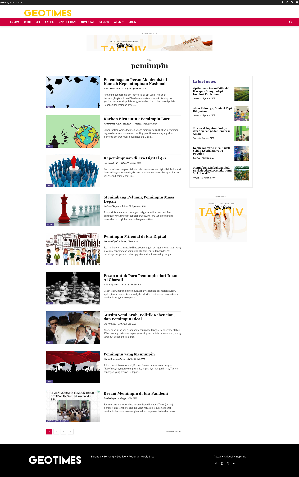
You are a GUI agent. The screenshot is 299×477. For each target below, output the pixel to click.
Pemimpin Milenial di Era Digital (135, 236)
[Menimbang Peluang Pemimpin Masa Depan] (73, 210)
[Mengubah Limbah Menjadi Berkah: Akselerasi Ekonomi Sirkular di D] (241, 173)
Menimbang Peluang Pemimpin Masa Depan (139, 199)
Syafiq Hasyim (110, 398)
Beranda (96, 456)
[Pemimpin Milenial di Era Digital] (73, 249)
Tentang (109, 456)
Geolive (121, 456)
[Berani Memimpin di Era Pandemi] (73, 406)
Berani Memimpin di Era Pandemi (136, 393)
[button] (291, 22)
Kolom (50, 225)
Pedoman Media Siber (142, 456)
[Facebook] (283, 2)
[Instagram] (287, 2)
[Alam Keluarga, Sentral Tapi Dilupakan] (241, 113)
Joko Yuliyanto (110, 284)
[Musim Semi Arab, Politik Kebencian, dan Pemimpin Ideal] (73, 327)
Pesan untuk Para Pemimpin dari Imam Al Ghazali (141, 278)
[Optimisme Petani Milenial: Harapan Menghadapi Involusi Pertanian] (241, 94)
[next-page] (71, 431)
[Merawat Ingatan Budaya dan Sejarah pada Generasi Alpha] (241, 133)
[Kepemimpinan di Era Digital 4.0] (73, 171)
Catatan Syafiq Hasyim (57, 421)
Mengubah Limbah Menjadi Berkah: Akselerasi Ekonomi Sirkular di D (212, 170)
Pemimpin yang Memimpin (129, 354)
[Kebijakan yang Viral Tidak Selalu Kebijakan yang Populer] (241, 153)
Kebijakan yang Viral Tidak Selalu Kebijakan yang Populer (211, 150)
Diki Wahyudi (110, 323)
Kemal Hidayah (111, 162)
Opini (49, 107)
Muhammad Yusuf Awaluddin (117, 123)
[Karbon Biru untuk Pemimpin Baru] (73, 131)
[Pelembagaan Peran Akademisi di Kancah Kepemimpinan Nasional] (73, 92)
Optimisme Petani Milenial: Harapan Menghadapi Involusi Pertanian (211, 91)
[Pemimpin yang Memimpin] (73, 367)
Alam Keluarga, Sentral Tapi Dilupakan (212, 110)
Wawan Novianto (112, 88)
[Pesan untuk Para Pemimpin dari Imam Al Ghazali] (73, 288)
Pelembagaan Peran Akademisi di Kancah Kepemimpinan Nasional (135, 82)
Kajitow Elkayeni (111, 206)
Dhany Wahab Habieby (114, 359)
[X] (292, 2)
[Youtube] (297, 2)
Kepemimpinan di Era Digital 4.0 (135, 158)
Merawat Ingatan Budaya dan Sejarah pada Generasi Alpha (211, 131)
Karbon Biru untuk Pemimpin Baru (137, 119)
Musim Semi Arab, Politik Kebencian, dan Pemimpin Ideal (139, 317)
